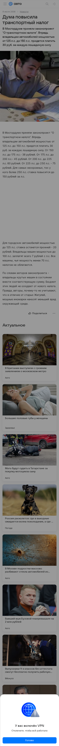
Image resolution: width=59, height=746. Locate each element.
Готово (29, 740)
